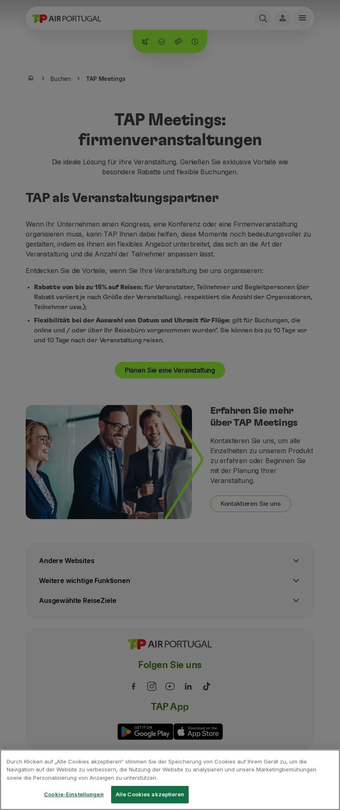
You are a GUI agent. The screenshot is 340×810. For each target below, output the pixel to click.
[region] (170, 779)
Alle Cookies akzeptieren (150, 794)
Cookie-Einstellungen (74, 794)
